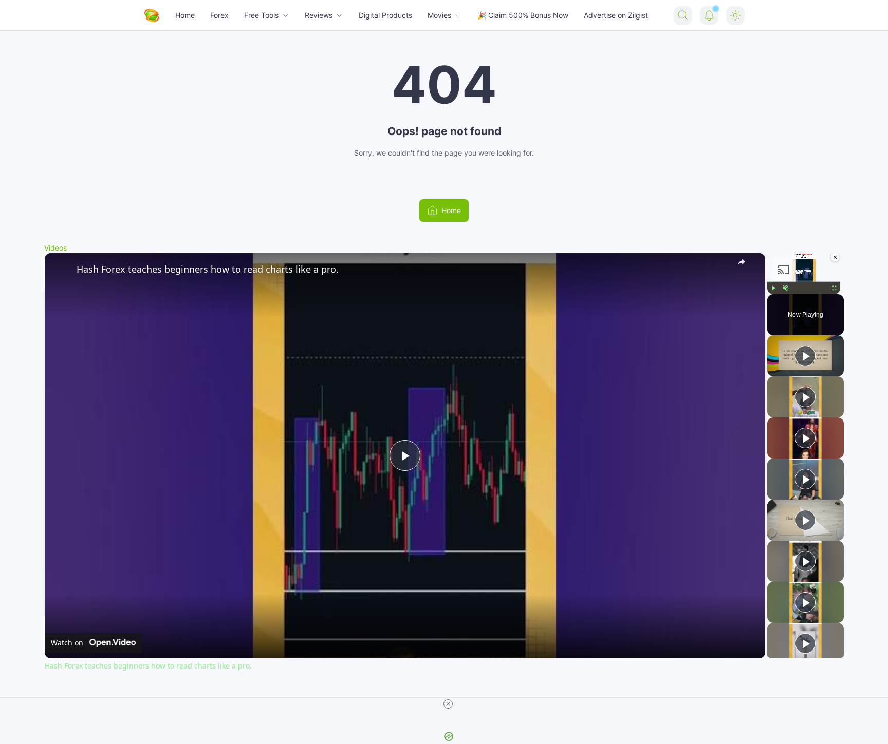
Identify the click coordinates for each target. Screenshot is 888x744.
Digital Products (385, 15)
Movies (439, 15)
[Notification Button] (709, 15)
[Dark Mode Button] (735, 15)
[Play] (773, 287)
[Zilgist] (151, 15)
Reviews (318, 15)
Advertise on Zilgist (616, 15)
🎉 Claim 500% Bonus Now (522, 15)
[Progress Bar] (803, 281)
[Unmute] (786, 287)
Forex (219, 15)
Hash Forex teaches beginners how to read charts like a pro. (208, 269)
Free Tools (261, 15)
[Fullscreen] (834, 287)
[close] (448, 704)
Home (185, 15)
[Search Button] (683, 15)
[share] (744, 264)
